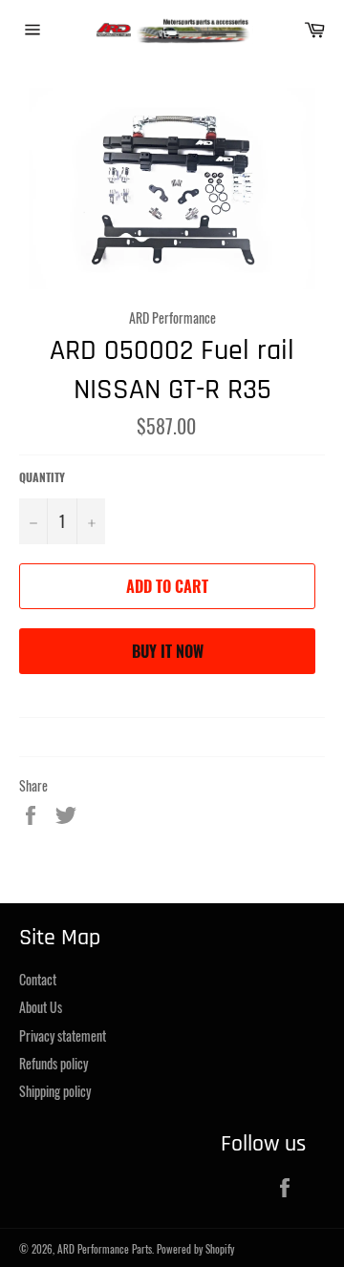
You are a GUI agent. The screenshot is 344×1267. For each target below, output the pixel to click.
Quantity (42, 477)
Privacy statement (62, 1035)
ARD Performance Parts (104, 1248)
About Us (40, 1007)
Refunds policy (53, 1063)
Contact (37, 979)
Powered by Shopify (195, 1248)
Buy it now (168, 651)
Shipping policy (55, 1091)
